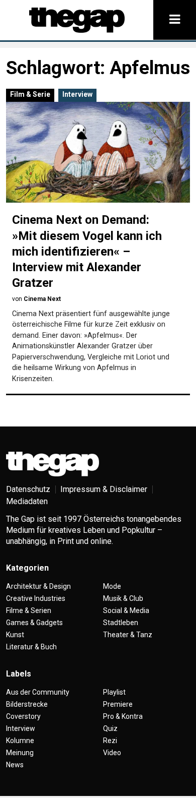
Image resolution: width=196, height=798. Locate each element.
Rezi (110, 740)
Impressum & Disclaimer (103, 489)
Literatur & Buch (31, 647)
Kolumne (20, 740)
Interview (77, 94)
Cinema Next (42, 298)
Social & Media (126, 610)
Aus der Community (37, 692)
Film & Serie (30, 94)
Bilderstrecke (27, 704)
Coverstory (23, 716)
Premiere (118, 704)
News (15, 765)
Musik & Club (123, 598)
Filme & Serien (28, 610)
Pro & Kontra (123, 716)
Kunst (15, 635)
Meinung (20, 753)
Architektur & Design (38, 586)
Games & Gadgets (34, 623)
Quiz (110, 728)
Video (112, 753)
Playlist (114, 692)
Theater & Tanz (127, 635)
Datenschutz (28, 489)
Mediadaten (27, 501)
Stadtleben (120, 623)
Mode (112, 586)
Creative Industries (35, 598)
